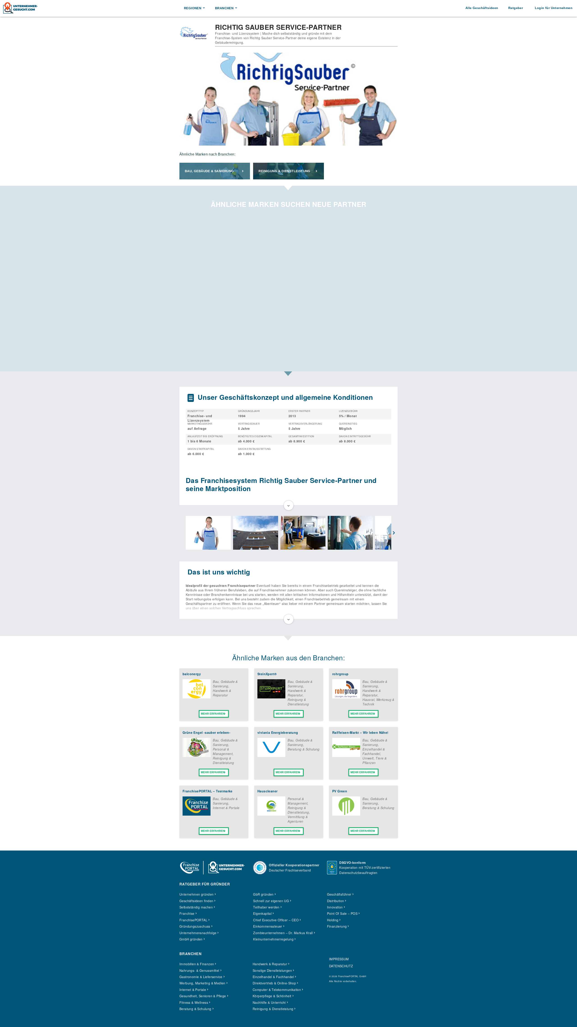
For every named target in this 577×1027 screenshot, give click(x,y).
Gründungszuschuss (194, 926)
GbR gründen (263, 894)
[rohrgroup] (346, 697)
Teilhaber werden (266, 907)
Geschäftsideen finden (196, 901)
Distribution (335, 901)
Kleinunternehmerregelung (273, 939)
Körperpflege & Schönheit (272, 996)
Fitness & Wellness (193, 1002)
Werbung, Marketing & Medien (202, 983)
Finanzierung (337, 926)
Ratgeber (515, 8)
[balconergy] (197, 697)
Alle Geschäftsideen (481, 8)
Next (394, 533)
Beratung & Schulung (304, 749)
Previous (183, 533)
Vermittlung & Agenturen (298, 818)
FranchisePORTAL (193, 920)
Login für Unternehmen (553, 8)
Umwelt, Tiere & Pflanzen (374, 760)
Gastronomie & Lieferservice (200, 976)
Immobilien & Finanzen (196, 964)
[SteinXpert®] (271, 697)
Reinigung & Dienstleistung (284, 171)
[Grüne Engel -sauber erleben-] (197, 755)
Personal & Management (223, 751)
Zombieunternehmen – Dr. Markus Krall (283, 933)
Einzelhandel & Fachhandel (373, 751)
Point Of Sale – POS (342, 913)
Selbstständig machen (196, 907)
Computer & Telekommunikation (277, 989)
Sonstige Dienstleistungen (272, 970)
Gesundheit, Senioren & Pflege (202, 996)
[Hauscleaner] (271, 814)
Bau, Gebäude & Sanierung (209, 171)
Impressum (339, 959)
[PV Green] (346, 814)
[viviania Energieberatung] (271, 755)
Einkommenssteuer (267, 926)
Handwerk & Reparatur (222, 692)
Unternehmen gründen (196, 894)
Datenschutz (341, 966)
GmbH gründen (191, 939)
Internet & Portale (226, 807)
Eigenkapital (262, 913)
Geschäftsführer (339, 894)
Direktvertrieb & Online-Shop (274, 983)
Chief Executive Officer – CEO (276, 920)
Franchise (187, 913)
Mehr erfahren (213, 713)
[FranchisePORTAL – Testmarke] (197, 814)
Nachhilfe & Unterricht (269, 1002)
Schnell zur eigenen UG (271, 901)
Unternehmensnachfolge (197, 933)
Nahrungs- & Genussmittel (199, 970)
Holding (333, 920)
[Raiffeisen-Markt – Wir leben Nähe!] (346, 755)
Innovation (335, 907)
